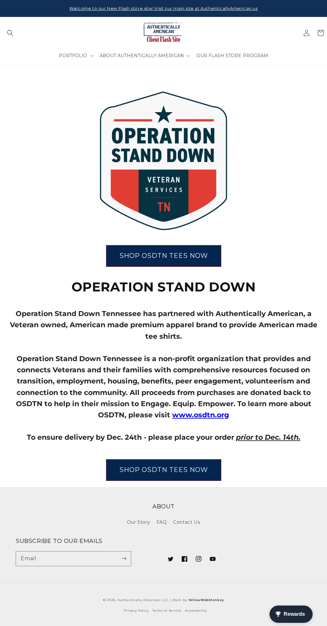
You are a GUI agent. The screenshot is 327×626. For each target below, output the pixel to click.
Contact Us (186, 522)
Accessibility (196, 610)
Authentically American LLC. (143, 600)
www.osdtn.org (200, 415)
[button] (10, 33)
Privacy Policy (136, 610)
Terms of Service (166, 610)
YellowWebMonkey (206, 600)
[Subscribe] (124, 559)
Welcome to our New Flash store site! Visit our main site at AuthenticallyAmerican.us (163, 8)
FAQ (161, 522)
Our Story (138, 522)
